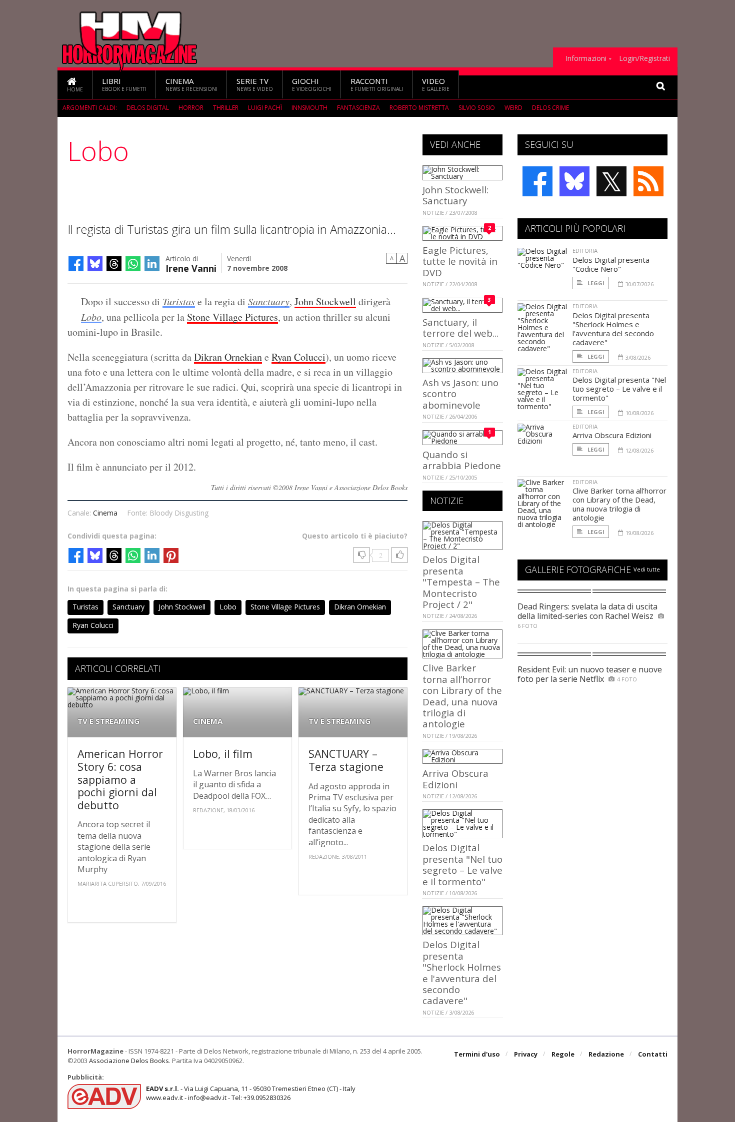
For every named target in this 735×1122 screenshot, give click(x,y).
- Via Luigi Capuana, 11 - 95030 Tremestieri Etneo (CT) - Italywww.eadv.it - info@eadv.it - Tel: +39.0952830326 (251, 1093)
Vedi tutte (647, 569)
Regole (563, 1054)
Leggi (595, 283)
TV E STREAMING (109, 721)
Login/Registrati (644, 58)
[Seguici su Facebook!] (537, 181)
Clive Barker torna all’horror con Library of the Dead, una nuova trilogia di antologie (462, 695)
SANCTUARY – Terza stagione (346, 760)
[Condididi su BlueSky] (95, 263)
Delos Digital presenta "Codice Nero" (611, 264)
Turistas (178, 301)
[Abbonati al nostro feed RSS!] (649, 181)
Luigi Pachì (265, 107)
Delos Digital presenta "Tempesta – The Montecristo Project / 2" (461, 581)
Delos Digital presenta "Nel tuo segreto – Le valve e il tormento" (462, 864)
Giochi (312, 84)
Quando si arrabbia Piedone (461, 460)
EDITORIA (585, 250)
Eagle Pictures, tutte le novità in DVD (460, 261)
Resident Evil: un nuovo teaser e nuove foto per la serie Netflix (590, 674)
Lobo (91, 316)
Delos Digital (147, 107)
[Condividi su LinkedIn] (152, 263)
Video (436, 84)
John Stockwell (325, 301)
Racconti (376, 84)
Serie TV (254, 84)
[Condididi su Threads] (114, 263)
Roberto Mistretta (419, 107)
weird (513, 107)
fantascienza (358, 107)
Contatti (653, 1054)
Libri (124, 84)
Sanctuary (269, 301)
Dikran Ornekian (228, 357)
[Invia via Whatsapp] (133, 263)
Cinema (192, 84)
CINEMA (207, 721)
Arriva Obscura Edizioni (455, 778)
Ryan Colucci (299, 357)
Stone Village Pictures (232, 317)
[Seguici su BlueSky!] (575, 181)
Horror (191, 107)
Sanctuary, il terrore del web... (460, 327)
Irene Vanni (191, 267)
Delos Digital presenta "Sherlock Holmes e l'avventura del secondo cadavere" (461, 972)
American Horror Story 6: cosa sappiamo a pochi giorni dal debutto (120, 779)
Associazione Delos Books (129, 1060)
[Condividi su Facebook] (76, 263)
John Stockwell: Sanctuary (455, 195)
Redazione (606, 1054)
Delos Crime (550, 107)
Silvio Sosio (476, 107)
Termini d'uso (477, 1054)
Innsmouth (310, 107)
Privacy (526, 1054)
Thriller (225, 107)
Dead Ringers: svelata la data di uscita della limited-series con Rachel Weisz (588, 611)
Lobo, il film (222, 753)
